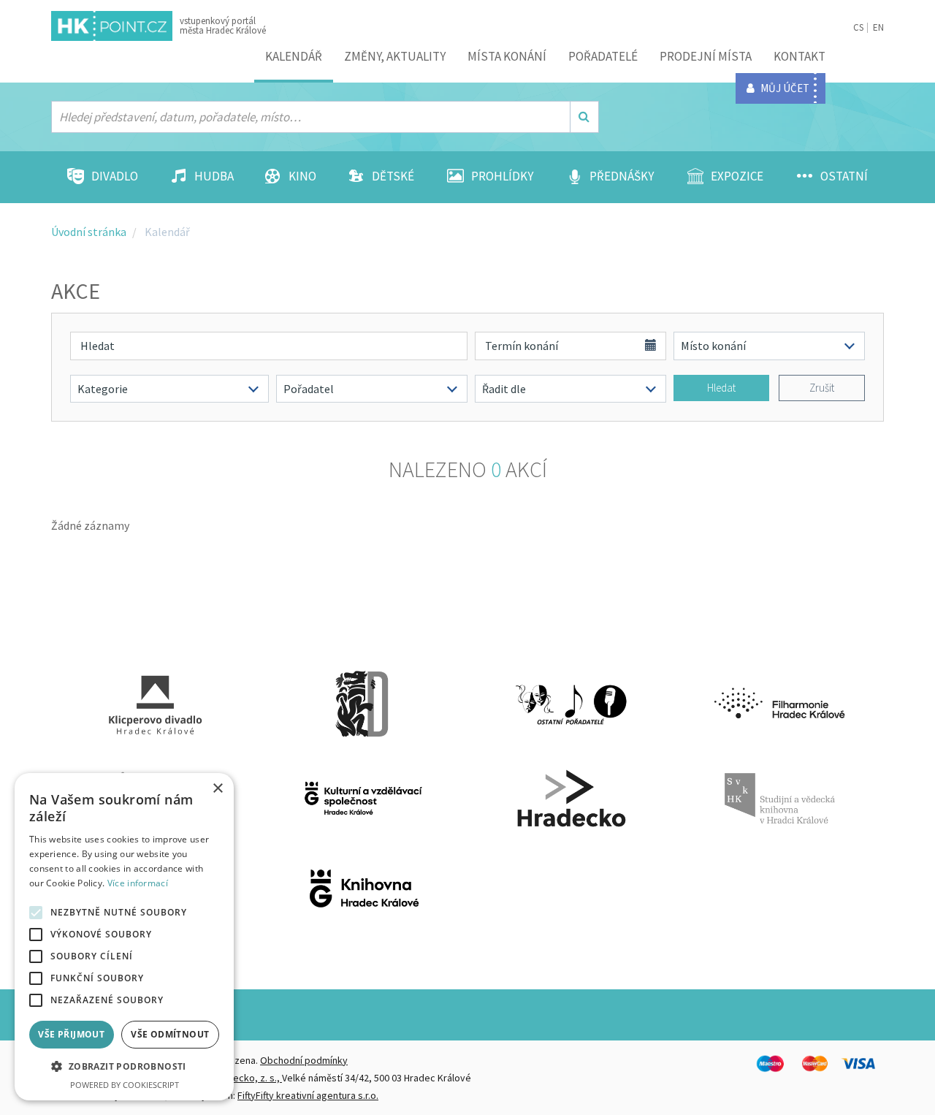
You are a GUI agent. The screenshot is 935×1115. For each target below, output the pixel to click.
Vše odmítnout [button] (170, 1034)
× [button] (217, 788)
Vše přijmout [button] (71, 1034)
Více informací (137, 883)
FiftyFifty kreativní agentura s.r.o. (307, 1095)
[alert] (124, 936)
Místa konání (507, 56)
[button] (124, 1067)
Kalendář (293, 56)
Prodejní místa (706, 56)
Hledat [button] (721, 388)
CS (858, 27)
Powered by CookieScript (124, 1084)
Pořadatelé (603, 56)
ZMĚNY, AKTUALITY (395, 56)
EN (878, 27)
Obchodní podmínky (304, 1060)
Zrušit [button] (821, 388)
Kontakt (799, 56)
